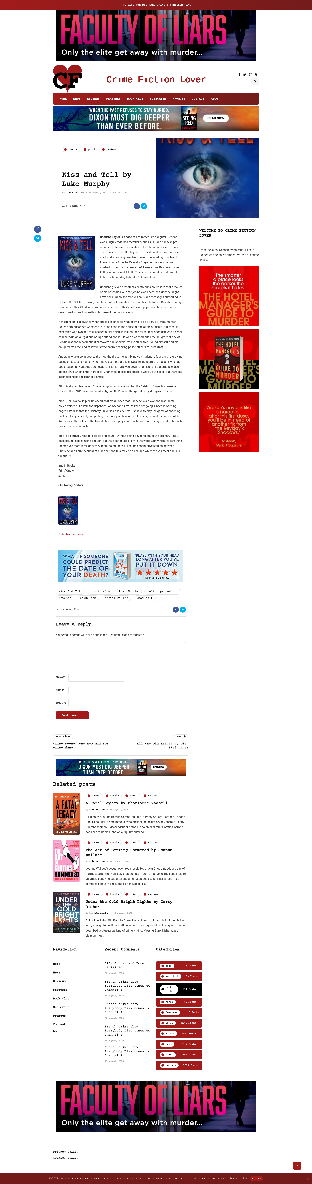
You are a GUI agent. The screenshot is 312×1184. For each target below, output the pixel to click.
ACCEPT (256, 1178)
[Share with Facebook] (137, 206)
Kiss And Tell (70, 591)
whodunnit (144, 598)
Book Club (135, 98)
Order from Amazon (71, 534)
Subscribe (158, 98)
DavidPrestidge (75, 193)
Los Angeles (100, 591)
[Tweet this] (144, 206)
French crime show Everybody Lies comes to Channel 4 (127, 986)
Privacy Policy (65, 1152)
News (77, 98)
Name (60, 677)
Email (60, 690)
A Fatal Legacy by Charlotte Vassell (127, 803)
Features (113, 98)
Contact (198, 98)
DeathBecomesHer (98, 913)
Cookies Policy (65, 1157)
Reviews (93, 98)
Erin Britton (97, 810)
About (215, 98)
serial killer (116, 598)
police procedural (162, 591)
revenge (65, 598)
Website (61, 702)
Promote (179, 98)
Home (63, 98)
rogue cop (88, 598)
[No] (307, 1178)
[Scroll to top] (297, 1166)
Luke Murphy (129, 591)
